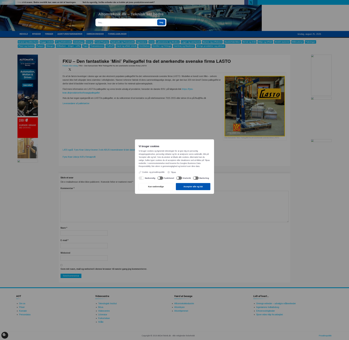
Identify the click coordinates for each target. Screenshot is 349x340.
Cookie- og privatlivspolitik (153, 172)
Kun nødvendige (156, 186)
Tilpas (173, 172)
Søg (161, 22)
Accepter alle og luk (193, 186)
